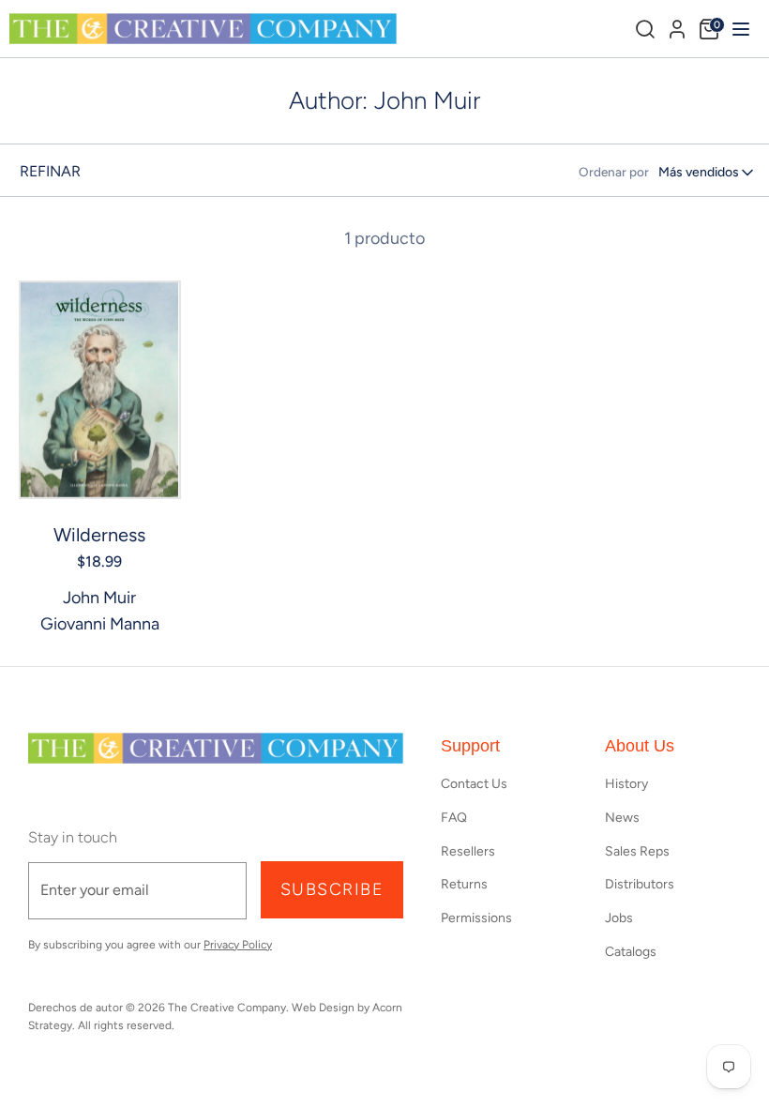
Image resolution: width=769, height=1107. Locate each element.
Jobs (619, 918)
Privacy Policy (238, 944)
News (622, 818)
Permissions (476, 918)
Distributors (639, 884)
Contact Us (474, 784)
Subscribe (332, 889)
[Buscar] (645, 29)
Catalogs (630, 952)
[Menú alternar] (738, 28)
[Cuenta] (677, 26)
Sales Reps (637, 851)
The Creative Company (227, 1007)
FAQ (454, 818)
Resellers (468, 851)
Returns (464, 884)
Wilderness (99, 534)
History (626, 784)
